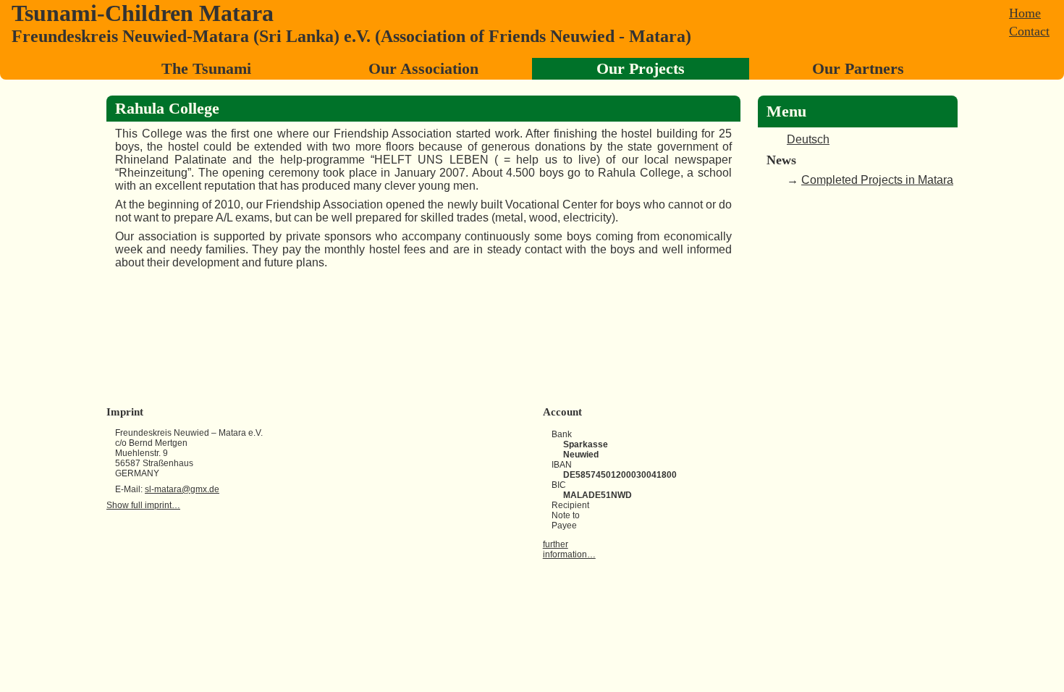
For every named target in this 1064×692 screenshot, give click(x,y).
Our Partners (858, 68)
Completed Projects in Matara (877, 180)
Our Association (423, 68)
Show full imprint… (143, 505)
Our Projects (640, 68)
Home (1025, 13)
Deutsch (808, 139)
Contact (1029, 31)
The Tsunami (206, 68)
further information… (569, 549)
